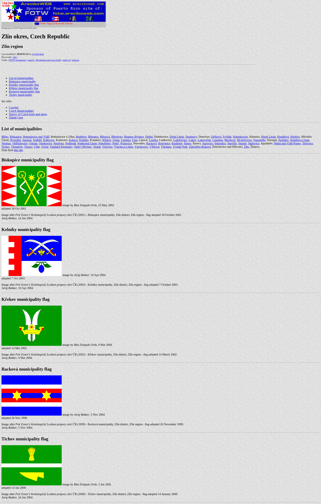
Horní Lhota (268, 136)
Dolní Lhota (177, 136)
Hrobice (295, 136)
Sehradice (220, 143)
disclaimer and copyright (48, 60)
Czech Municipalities (21, 110)
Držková (216, 136)
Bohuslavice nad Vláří (36, 136)
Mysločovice (244, 140)
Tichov (5, 146)
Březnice (93, 136)
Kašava (73, 140)
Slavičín (232, 143)
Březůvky (117, 136)
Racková (151, 143)
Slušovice (253, 143)
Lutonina (217, 140)
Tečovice (307, 143)
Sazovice (207, 143)
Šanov (187, 143)
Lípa (134, 140)
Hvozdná (15, 140)
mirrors (75, 60)
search (31, 60)
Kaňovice (48, 140)
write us (66, 60)
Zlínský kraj (16, 117)
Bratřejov (81, 136)
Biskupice (16, 136)
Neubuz (6, 143)
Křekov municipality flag (23, 88)
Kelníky (83, 140)
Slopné (242, 143)
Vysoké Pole (180, 146)
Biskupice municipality (22, 81)
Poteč (115, 143)
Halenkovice (240, 136)
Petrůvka (59, 143)
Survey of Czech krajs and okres (28, 114)
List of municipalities (21, 78)
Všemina (166, 146)
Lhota (116, 140)
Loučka (153, 140)
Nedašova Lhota (299, 140)
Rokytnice (164, 143)
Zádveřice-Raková (200, 146)
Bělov (4, 136)
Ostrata (33, 143)
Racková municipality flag (24, 91)
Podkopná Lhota (87, 143)
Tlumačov (17, 146)
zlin (15, 57)
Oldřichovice (19, 143)
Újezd (44, 146)
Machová (229, 140)
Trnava (28, 146)
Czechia (13, 107)
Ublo (37, 146)
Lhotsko (126, 140)
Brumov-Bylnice (134, 136)
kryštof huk (38, 54)
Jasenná (26, 140)
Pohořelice (104, 143)
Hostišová (283, 136)
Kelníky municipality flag (24, 84)
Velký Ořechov (83, 146)
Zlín (246, 146)
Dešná (149, 136)
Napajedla (259, 140)
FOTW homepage (17, 60)
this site (18, 150)
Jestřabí (37, 140)
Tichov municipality (20, 94)
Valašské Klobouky (61, 146)
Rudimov (177, 143)
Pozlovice (126, 143)
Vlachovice (141, 146)
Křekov (106, 140)
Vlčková (154, 146)
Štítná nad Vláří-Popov (287, 143)
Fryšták (227, 136)
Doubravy (191, 136)
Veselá (97, 146)
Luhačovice (180, 140)
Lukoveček (204, 140)
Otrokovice (45, 143)
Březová (105, 136)
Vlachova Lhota (123, 146)
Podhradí (70, 143)
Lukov (192, 140)
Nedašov (283, 140)
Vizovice (107, 146)
